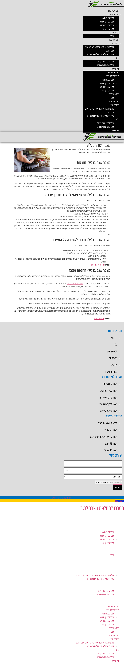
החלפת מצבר (114, 43)
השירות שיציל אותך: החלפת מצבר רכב (100, 54)
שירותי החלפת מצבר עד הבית (75, 284)
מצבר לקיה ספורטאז (107, 25)
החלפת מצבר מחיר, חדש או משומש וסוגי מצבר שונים (95, 575)
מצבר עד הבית (114, 39)
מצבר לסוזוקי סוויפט (107, 21)
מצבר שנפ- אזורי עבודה (105, 65)
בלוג (117, 57)
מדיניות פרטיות (106, 482)
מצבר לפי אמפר (113, 10)
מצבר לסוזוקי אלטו (107, 28)
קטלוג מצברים (114, 32)
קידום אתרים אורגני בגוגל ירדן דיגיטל (62, 497)
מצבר (112, 36)
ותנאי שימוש (98, 482)
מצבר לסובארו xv (108, 18)
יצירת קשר (115, 68)
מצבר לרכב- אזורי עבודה (105, 61)
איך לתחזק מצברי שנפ (97, 265)
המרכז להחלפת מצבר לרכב (102, 508)
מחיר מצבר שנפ (99, 319)
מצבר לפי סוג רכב (112, 14)
